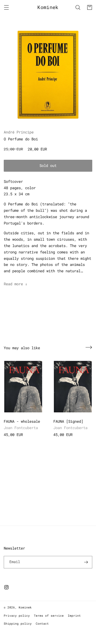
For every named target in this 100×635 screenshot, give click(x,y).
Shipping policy (18, 623)
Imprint (74, 615)
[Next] (88, 347)
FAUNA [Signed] (68, 421)
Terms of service (49, 615)
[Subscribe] (86, 562)
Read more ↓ (15, 283)
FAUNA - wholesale (22, 421)
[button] (6, 7)
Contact (42, 623)
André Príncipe (19, 132)
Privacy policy (17, 615)
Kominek (25, 607)
